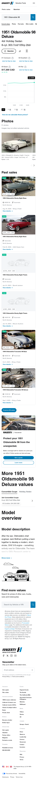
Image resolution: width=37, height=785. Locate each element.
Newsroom (23, 742)
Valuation (4, 732)
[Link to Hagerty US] (3, 766)
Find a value (6, 9)
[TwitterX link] (7, 656)
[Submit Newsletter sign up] (32, 670)
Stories (22, 714)
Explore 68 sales (9, 410)
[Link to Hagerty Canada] (7, 766)
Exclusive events (7, 740)
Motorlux (22, 701)
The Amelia (23, 692)
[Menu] (34, 3)
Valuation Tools (20, 3)
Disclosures (5, 777)
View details (7, 211)
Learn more (18, 462)
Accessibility (22, 773)
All (20, 717)
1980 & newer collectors (9, 699)
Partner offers (6, 735)
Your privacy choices (11, 773)
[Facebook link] (4, 656)
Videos (22, 711)
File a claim (5, 692)
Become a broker (7, 720)
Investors (22, 747)
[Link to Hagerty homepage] (12, 650)
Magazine (5, 737)
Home (21, 731)
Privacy (22, 757)
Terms (21, 759)
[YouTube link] (15, 656)
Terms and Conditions (18, 676)
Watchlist (17, 9)
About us (22, 734)
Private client (6, 712)
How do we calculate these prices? (15, 114)
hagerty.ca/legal (10, 629)
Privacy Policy (6, 676)
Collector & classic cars (9, 702)
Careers (22, 739)
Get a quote (18, 457)
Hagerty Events (24, 689)
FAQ (21, 754)
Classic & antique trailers (9, 707)
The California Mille (25, 695)
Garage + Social (24, 724)
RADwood (22, 704)
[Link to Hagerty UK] (11, 766)
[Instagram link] (11, 656)
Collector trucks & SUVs (9, 705)
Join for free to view (9, 61)
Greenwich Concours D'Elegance (26, 698)
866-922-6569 (6, 750)
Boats (4, 710)
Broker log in (6, 722)
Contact (22, 744)
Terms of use (19, 777)
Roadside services (7, 747)
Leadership (23, 736)
